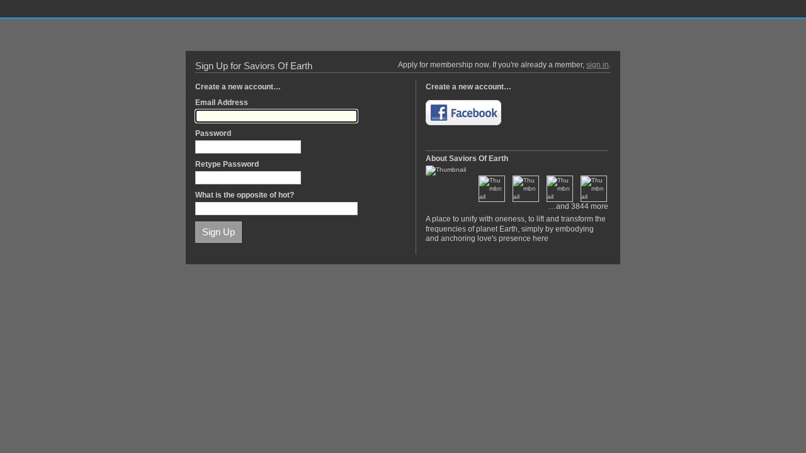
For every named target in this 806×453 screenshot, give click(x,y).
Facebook (463, 112)
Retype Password (227, 164)
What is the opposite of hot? (244, 195)
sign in (597, 64)
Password (213, 133)
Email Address (221, 102)
